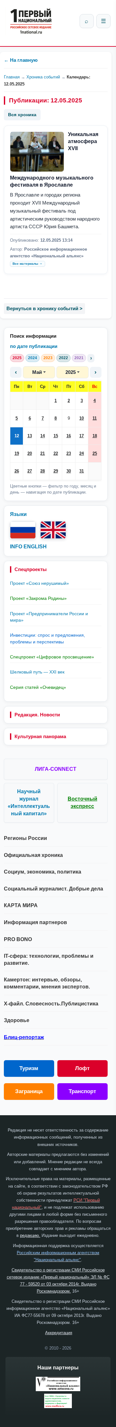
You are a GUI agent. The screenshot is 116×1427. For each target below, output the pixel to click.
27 (29, 471)
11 (94, 418)
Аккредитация (58, 1332)
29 (55, 471)
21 (42, 453)
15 (55, 435)
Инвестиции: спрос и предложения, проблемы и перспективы (47, 638)
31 (81, 471)
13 (29, 435)
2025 (17, 358)
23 (68, 453)
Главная (12, 77)
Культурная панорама (40, 736)
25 (94, 453)
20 (29, 453)
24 (81, 453)
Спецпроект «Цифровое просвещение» (52, 656)
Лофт (82, 1068)
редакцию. (30, 1235)
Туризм (28, 1068)
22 (55, 453)
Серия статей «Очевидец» (38, 687)
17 (81, 435)
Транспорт (82, 1091)
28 (42, 471)
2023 (48, 358)
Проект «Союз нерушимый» (39, 583)
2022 (63, 358)
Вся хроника (22, 114)
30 (68, 471)
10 (81, 418)
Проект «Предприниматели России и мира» (49, 617)
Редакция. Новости (37, 714)
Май (37, 372)
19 (17, 453)
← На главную (21, 60)
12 (17, 435)
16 (68, 435)
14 (42, 435)
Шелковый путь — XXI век (37, 671)
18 (94, 435)
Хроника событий (43, 77)
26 (17, 471)
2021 (78, 358)
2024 (32, 358)
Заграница (29, 1091)
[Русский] (23, 530)
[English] (53, 530)
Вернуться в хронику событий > (44, 308)
